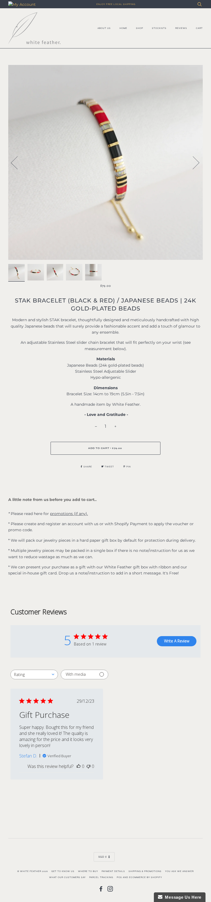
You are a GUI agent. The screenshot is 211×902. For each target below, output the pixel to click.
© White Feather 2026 (32, 871)
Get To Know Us (62, 871)
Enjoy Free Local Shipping (115, 4)
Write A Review (176, 641)
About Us (104, 28)
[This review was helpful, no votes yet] (78, 766)
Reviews (181, 28)
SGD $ (102, 857)
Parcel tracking (101, 877)
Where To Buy (88, 871)
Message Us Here (181, 897)
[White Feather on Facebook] (101, 890)
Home (123, 28)
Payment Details (113, 871)
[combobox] (34, 674)
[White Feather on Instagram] (110, 890)
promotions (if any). (69, 513)
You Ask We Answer (179, 871)
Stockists (159, 28)
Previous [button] (17, 162)
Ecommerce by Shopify (145, 877)
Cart (199, 28)
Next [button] (193, 162)
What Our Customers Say (67, 877)
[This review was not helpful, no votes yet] (88, 766)
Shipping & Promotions (145, 871)
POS (119, 877)
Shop (139, 28)
